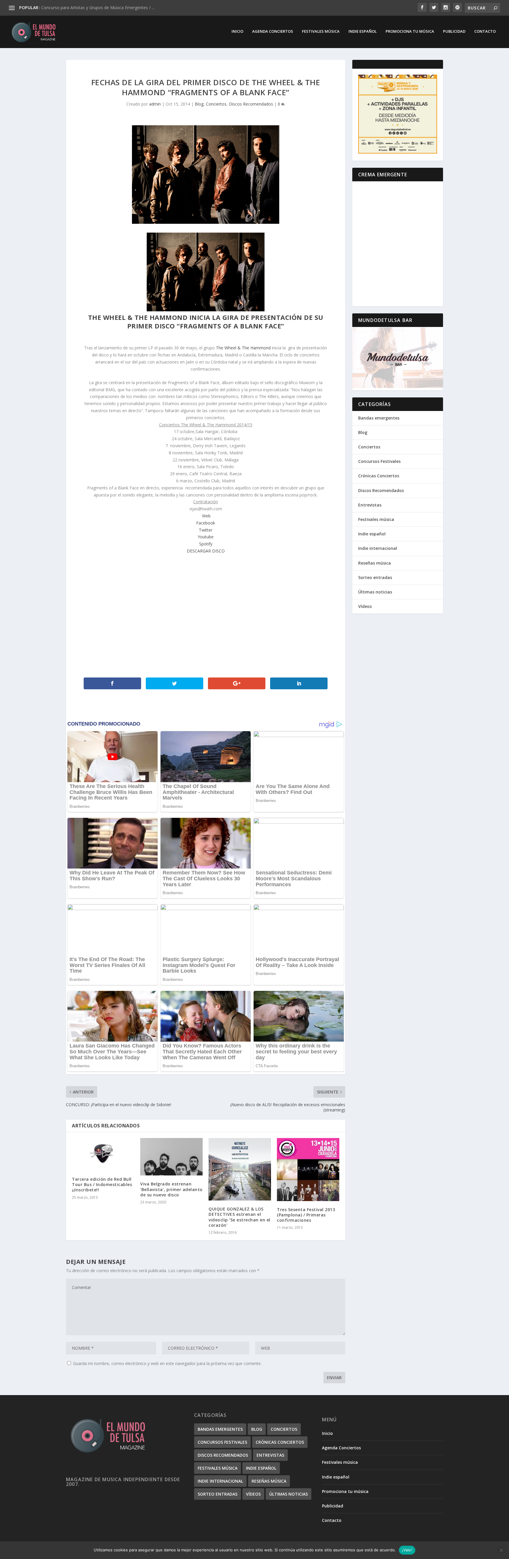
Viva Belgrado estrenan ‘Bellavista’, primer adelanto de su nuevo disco (171, 1189)
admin (155, 104)
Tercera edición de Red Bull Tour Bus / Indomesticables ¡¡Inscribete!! (102, 1184)
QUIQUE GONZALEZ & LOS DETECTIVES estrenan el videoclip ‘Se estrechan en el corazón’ (239, 1217)
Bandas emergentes (378, 418)
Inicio (237, 31)
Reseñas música (374, 563)
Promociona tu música (410, 31)
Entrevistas (369, 505)
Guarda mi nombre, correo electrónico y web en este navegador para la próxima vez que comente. (167, 1363)
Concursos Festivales (379, 461)
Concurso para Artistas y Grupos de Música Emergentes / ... (97, 7)
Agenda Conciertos (272, 31)
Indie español (362, 31)
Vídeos (365, 606)
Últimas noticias (375, 592)
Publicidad (454, 31)
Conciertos (216, 104)
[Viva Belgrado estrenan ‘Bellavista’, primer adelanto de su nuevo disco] (171, 1156)
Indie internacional (377, 548)
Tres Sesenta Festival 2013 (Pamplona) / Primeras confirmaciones (306, 1215)
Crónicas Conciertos (378, 475)
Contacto (485, 31)
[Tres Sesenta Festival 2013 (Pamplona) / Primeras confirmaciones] (308, 1169)
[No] (501, 1550)
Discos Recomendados (251, 104)
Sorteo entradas (375, 577)
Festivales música (321, 31)
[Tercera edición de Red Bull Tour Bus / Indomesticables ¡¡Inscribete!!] (103, 1154)
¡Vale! (407, 1550)
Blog (199, 104)
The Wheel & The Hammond (243, 348)
